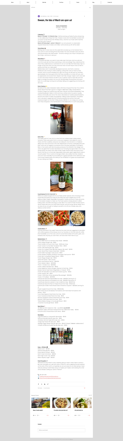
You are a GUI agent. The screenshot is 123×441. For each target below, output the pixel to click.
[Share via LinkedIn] (44, 384)
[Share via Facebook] (38, 384)
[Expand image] (45, 218)
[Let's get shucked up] (82, 403)
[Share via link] (47, 384)
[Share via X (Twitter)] (41, 384)
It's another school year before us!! (60, 410)
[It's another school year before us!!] (61, 403)
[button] (90, 7)
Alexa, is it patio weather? (38, 410)
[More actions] (84, 16)
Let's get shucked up (79, 410)
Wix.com (71, 439)
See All (90, 395)
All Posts (33, 7)
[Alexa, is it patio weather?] (40, 403)
